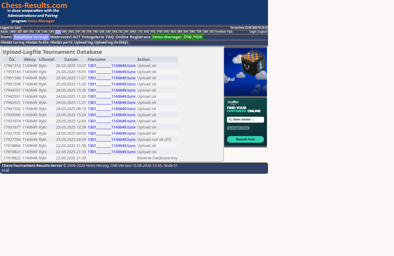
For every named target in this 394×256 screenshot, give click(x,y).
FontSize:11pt (223, 31)
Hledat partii (61, 42)
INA (114, 31)
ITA (120, 31)
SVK (186, 31)
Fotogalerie (93, 36)
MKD (133, 31)
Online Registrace (133, 36)
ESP (78, 31)
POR (159, 31)
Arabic (5, 31)
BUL (31, 31)
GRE (108, 31)
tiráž (5, 170)
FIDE (197, 36)
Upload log (83, 42)
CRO (51, 31)
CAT (38, 31)
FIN (89, 31)
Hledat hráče (37, 42)
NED (146, 31)
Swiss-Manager (167, 36)
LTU (140, 31)
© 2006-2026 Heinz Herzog (85, 165)
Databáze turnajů (31, 36)
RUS (173, 31)
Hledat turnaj (12, 42)
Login (253, 31)
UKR (205, 31)
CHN (44, 31)
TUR (198, 31)
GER (101, 31)
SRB (179, 31)
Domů (6, 36)
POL (153, 31)
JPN (126, 31)
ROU (166, 31)
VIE (212, 31)
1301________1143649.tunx (112, 65)
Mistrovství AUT (65, 36)
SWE (192, 31)
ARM (13, 31)
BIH (25, 31)
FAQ (110, 36)
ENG (71, 31)
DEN (64, 31)
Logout (262, 31)
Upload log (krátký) (111, 42)
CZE (58, 31)
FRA (95, 31)
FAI (83, 31)
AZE (19, 31)
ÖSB (188, 36)
